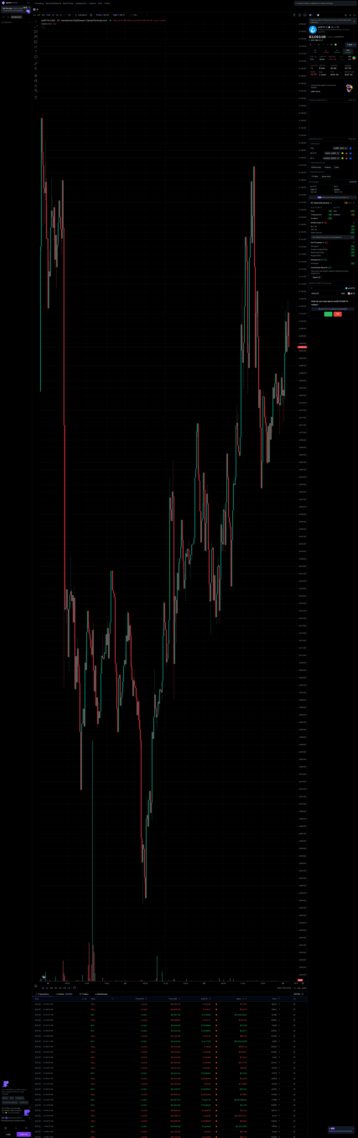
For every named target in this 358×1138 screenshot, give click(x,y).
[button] (83, 999)
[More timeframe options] (355, 51)
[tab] (42, 994)
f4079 (274, 1073)
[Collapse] (28, 3)
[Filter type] (113, 999)
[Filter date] (85, 999)
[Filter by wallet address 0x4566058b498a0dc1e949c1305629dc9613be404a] (279, 1036)
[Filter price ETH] (146, 999)
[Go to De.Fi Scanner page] (323, 242)
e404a (274, 1036)
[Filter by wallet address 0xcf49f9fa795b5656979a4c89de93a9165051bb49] (279, 1068)
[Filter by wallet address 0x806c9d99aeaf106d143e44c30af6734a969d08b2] (279, 1020)
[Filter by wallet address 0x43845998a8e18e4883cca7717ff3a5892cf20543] (279, 1025)
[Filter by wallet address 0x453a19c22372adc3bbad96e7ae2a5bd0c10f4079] (279, 1073)
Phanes (328, 167)
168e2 (274, 1009)
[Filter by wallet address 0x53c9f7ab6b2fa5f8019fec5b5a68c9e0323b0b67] (279, 1105)
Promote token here (317, 100)
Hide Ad (351, 100)
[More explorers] (353, 148)
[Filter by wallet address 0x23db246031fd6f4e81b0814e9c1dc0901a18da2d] (279, 1046)
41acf (274, 1116)
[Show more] (353, 222)
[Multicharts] (5, 1127)
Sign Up (23, 1134)
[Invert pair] (337, 27)
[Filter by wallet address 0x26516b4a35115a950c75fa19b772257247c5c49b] (279, 1014)
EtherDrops (316, 167)
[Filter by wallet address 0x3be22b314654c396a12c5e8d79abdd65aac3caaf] (279, 1057)
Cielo (337, 167)
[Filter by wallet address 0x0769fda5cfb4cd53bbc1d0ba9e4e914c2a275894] (279, 1126)
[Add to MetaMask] (346, 153)
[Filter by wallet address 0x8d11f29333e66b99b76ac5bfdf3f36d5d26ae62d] (279, 1078)
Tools (107, 3)
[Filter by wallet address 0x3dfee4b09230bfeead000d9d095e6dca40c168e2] (279, 1009)
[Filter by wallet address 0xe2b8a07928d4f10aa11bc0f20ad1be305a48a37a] (279, 1004)
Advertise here (315, 139)
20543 (274, 1025)
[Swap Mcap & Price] (309, 40)
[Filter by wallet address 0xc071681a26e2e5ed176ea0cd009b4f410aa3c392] (279, 1041)
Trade (349, 44)
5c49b (274, 1015)
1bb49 (274, 1068)
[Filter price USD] (179, 999)
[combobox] (325, 3)
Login (8, 1134)
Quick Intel (326, 177)
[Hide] (353, 202)
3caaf (274, 1057)
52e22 (274, 1063)
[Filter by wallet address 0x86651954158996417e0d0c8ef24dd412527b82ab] (279, 1030)
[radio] (343, 293)
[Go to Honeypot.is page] (322, 260)
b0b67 (274, 1105)
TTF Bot (314, 177)
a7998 (274, 1100)
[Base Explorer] (350, 148)
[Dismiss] (29, 7)
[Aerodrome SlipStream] (318, 15)
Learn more (315, 91)
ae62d (274, 1079)
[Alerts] (16, 1127)
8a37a (274, 1004)
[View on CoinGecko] (335, 44)
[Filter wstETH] (210, 999)
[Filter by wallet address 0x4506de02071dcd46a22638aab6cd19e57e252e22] (279, 1062)
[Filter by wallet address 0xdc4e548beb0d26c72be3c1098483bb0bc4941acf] (279, 1115)
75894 (274, 1126)
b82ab (274, 1031)
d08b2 (274, 1020)
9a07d (274, 1110)
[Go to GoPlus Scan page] (322, 223)
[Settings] (26, 1127)
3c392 (274, 1041)
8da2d (274, 1047)
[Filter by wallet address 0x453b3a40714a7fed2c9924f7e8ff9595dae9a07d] (279, 1110)
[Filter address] (279, 999)
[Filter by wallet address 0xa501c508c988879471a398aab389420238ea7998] (279, 1099)
